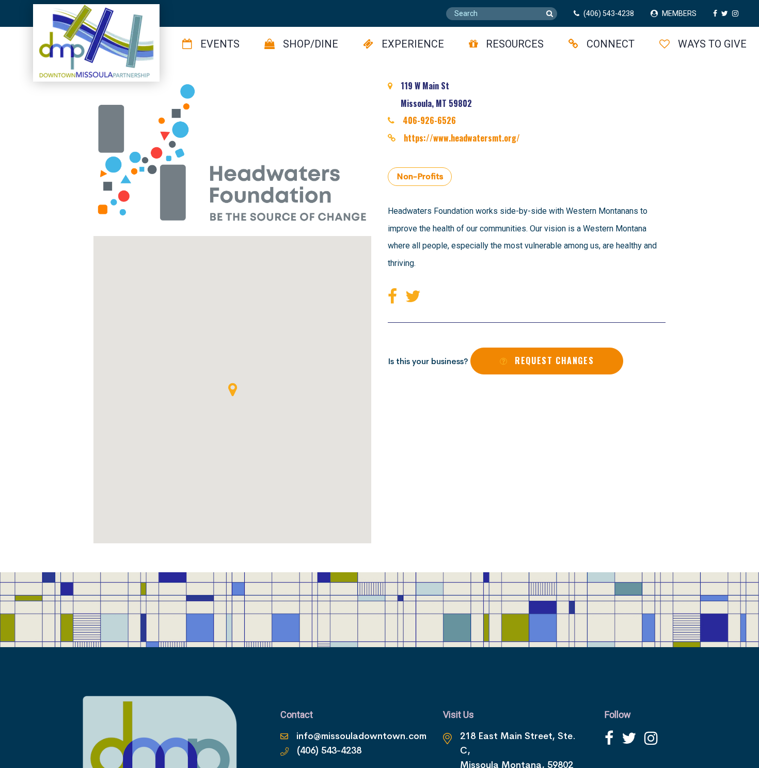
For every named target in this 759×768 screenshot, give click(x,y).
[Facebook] (394, 296)
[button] (232, 389)
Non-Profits (420, 176)
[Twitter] (415, 296)
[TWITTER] (726, 13)
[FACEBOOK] (717, 13)
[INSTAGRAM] (737, 13)
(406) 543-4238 (608, 13)
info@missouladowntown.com (361, 736)
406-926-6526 (429, 120)
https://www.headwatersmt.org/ (462, 138)
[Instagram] (651, 738)
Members (679, 13)
